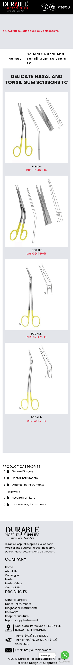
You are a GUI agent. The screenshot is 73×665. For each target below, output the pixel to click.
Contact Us (12, 587)
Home (9, 567)
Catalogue (12, 575)
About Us (11, 571)
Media (9, 579)
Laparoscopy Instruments (22, 620)
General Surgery (16, 600)
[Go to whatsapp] (65, 655)
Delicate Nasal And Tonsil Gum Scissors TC (46, 58)
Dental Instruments (18, 604)
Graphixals (50, 663)
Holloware (12, 612)
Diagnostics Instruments (21, 608)
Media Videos (14, 583)
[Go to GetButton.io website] (64, 662)
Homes (15, 58)
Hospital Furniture (17, 616)
